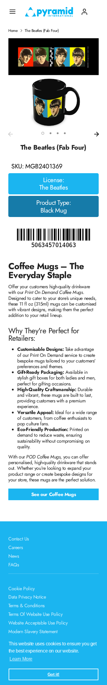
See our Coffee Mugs (53, 494)
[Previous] (10, 134)
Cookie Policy (21, 588)
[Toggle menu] (12, 11)
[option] (53, 83)
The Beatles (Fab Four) (42, 31)
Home (13, 31)
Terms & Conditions (26, 605)
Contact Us (18, 538)
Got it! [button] (53, 674)
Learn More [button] (21, 658)
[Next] (96, 134)
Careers (15, 547)
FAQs (13, 564)
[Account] (84, 9)
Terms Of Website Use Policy (35, 614)
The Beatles (53, 187)
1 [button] (42, 133)
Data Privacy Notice (27, 596)
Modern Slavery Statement (32, 631)
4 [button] (65, 133)
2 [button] (50, 133)
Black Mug (53, 210)
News (13, 556)
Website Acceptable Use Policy (37, 622)
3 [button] (58, 133)
